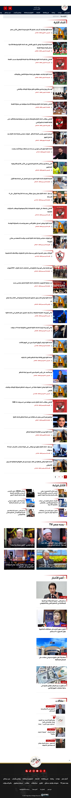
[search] (5, 8)
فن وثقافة (46, 12)
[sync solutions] (45, 795)
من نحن (49, 789)
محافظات (34, 783)
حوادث (60, 12)
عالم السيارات (7, 783)
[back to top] (69, 760)
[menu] (10, 8)
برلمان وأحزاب (17, 12)
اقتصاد (38, 12)
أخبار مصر (67, 12)
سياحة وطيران (18, 783)
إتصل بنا (42, 789)
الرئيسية (63, 16)
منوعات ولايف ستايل (51, 783)
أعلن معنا (34, 789)
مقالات (27, 783)
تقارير (41, 783)
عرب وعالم (8, 12)
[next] (55, 476)
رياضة (53, 12)
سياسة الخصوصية (24, 789)
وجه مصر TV (64, 783)
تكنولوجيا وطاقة (28, 12)
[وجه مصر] (64, 7)
